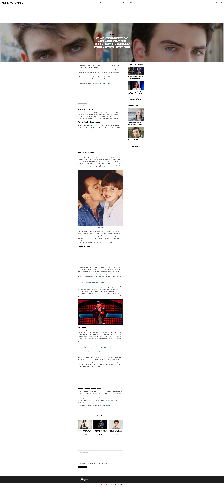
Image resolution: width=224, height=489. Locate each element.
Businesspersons (103, 2)
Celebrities (112, 2)
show (85, 105)
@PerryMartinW (111, 346)
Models (119, 2)
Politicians (125, 2)
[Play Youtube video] (102, 312)
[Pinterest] (72, 75)
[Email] (72, 78)
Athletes (95, 2)
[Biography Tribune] (12, 2)
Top (145, 478)
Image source (100, 227)
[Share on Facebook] (72, 69)
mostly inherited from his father (90, 127)
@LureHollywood (103, 346)
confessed (80, 362)
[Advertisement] (112, 14)
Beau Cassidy (88, 282)
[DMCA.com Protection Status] (84, 479)
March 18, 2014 (98, 351)
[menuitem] (132, 3)
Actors (90, 2)
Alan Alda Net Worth (133, 139)
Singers (112, 34)
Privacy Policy (84, 480)
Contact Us (89, 480)
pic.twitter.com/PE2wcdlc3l (99, 347)
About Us (79, 480)
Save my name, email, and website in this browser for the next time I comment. (94, 463)
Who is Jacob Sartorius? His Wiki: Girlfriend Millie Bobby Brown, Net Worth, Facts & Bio (115, 432)
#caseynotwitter (89, 347)
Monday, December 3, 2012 (98, 282)
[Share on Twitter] (72, 72)
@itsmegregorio (118, 346)
